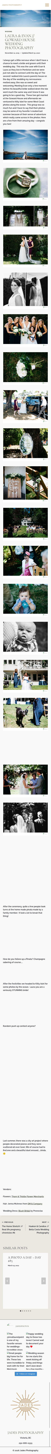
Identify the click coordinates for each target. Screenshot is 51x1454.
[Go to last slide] (7, 1281)
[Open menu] (47, 5)
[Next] (43, 1281)
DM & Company (35, 1204)
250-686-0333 (25, 1443)
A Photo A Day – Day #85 (24, 1259)
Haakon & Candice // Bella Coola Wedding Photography (39, 1227)
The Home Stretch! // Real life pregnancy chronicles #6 (12, 1227)
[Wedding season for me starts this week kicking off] (35, 1361)
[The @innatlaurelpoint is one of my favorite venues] (16, 1341)
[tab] (20, 1311)
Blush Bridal (24, 1211)
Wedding (8, 31)
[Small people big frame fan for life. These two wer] (16, 1361)
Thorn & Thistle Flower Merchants (28, 1196)
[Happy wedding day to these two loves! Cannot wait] (35, 1341)
